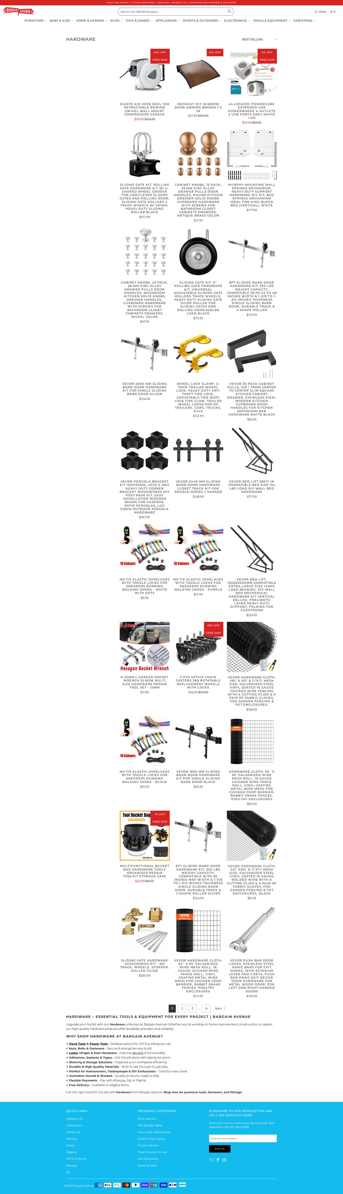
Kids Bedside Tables (150, 1125)
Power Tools (99, 1044)
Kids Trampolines (148, 1158)
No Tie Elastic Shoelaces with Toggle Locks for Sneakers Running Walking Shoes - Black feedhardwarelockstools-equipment (145, 741)
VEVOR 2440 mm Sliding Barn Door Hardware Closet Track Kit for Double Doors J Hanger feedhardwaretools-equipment (198, 451)
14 (206, 1008)
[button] (35, 21)
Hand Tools (77, 1044)
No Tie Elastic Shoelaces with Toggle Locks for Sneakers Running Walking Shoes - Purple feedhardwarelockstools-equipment (198, 549)
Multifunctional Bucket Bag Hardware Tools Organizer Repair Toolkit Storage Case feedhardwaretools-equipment (145, 836)
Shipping (71, 1152)
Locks (73, 1053)
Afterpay (71, 1165)
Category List (74, 1118)
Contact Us (73, 1132)
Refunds (71, 1138)
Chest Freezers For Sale (152, 1152)
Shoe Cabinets (147, 1118)
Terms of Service (76, 1158)
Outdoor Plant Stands (151, 1138)
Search (70, 1145)
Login (322, 11)
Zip (68, 1172)
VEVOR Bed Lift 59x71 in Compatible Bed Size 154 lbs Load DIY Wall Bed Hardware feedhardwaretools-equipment (252, 451)
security (138, 1053)
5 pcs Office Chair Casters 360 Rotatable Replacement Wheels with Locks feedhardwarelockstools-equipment (198, 647)
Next (219, 1008)
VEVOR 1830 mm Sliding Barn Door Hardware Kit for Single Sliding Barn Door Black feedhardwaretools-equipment (198, 741)
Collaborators (74, 1125)
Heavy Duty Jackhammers (154, 1132)
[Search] (229, 12)
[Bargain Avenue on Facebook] (218, 1160)
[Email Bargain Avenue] (211, 1160)
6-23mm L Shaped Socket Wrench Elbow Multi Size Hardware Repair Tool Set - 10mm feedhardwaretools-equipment (145, 647)
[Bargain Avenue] (19, 11)
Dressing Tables (147, 1165)
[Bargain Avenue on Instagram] (224, 1160)
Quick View (144, 81)
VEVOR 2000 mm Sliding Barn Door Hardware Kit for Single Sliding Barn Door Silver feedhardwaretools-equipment (145, 354)
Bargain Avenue (84, 1185)
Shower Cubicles (148, 1145)
